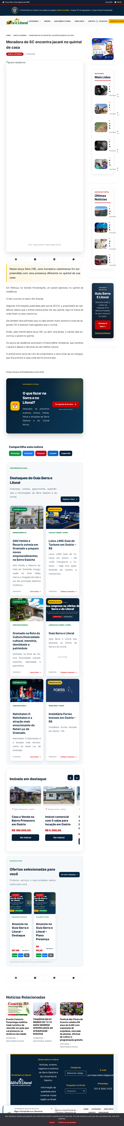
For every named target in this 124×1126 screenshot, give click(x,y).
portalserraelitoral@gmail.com (103, 1075)
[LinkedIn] (54, 259)
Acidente (48, 1041)
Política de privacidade (67, 1122)
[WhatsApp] (73, 259)
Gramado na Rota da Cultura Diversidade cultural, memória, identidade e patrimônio (26, 641)
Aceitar (52, 1122)
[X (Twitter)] (35, 259)
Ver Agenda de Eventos (65, 404)
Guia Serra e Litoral (62, 21)
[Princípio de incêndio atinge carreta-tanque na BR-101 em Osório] (101, 260)
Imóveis (47, 21)
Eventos (21, 1041)
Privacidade (103, 1112)
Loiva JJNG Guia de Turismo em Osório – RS (62, 544)
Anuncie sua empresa (102, 333)
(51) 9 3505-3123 (103, 1088)
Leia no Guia (35, 591)
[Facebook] (16, 259)
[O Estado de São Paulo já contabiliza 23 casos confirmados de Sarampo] (101, 244)
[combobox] (73, 1090)
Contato (91, 21)
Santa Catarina (15, 54)
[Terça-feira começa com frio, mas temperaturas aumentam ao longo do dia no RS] (101, 211)
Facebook (28, 453)
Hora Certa (79, 21)
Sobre (86, 1109)
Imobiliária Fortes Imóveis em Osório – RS (62, 717)
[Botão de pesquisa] (83, 1091)
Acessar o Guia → (102, 324)
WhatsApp (15, 453)
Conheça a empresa (68, 591)
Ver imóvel (25, 837)
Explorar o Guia (70, 499)
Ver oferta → (26, 950)
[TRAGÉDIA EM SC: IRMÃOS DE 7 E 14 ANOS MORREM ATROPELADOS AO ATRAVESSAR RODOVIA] (44, 1008)
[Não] (121, 1119)
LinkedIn (53, 453)
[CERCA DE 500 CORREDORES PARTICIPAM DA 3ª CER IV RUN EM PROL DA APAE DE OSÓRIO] (101, 228)
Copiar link (65, 453)
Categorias (33, 21)
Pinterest (41, 453)
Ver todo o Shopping (69, 874)
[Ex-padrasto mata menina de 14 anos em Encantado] (101, 109)
